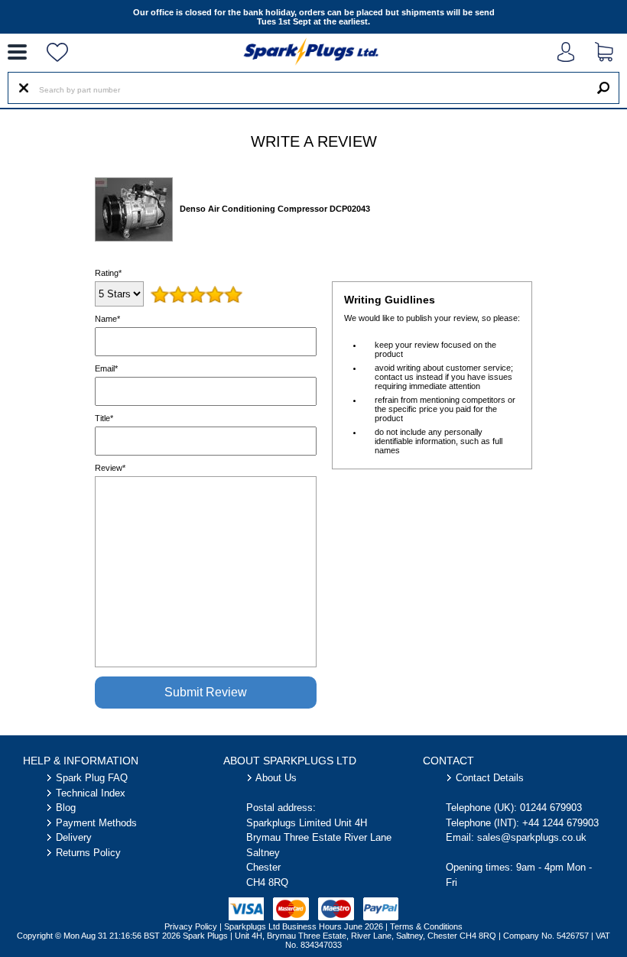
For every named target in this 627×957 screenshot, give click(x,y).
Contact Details (490, 777)
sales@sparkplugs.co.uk (531, 837)
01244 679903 (551, 807)
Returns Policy (88, 852)
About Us (276, 777)
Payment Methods (96, 823)
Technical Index (90, 793)
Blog (66, 807)
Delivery (74, 837)
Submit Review (205, 692)
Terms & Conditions (426, 926)
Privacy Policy (190, 926)
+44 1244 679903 (560, 823)
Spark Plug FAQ (92, 777)
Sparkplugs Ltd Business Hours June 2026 (303, 926)
